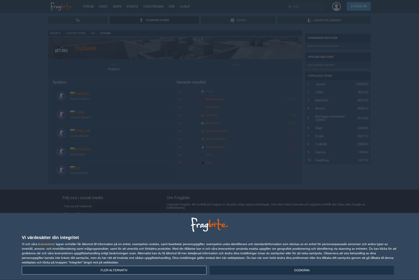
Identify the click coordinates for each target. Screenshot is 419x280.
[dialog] (209, 246)
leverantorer (46, 244)
